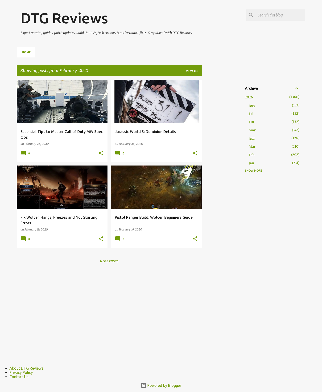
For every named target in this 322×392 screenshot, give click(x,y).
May (252, 130)
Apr (252, 138)
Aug (252, 105)
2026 (249, 97)
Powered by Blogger (163, 385)
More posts (109, 261)
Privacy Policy (21, 372)
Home (26, 52)
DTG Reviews (64, 18)
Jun (251, 122)
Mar (252, 147)
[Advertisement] (221, 150)
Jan (251, 163)
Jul (251, 114)
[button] (101, 153)
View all (192, 71)
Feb (252, 155)
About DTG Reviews (26, 368)
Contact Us (19, 377)
